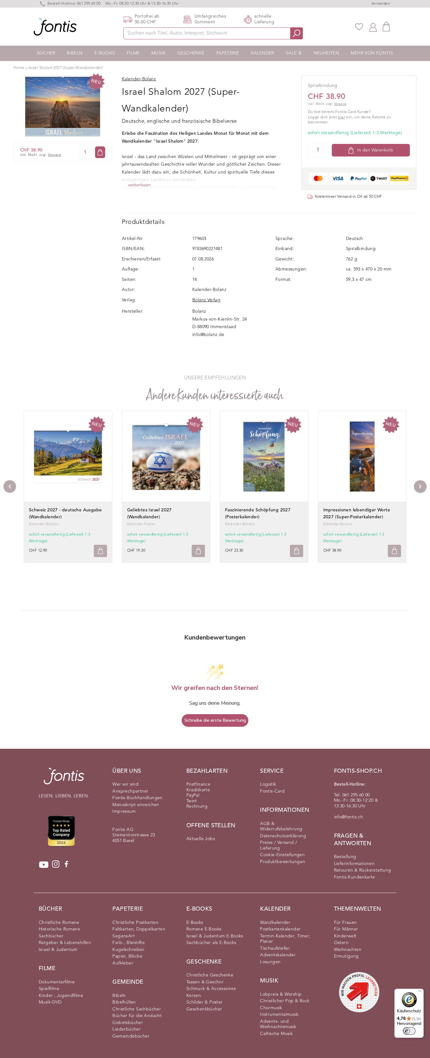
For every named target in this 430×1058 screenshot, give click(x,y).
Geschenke (191, 53)
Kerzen (193, 995)
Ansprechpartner (130, 791)
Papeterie (227, 53)
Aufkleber (122, 963)
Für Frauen (345, 922)
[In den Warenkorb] (100, 152)
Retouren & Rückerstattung (362, 870)
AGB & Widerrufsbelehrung (281, 827)
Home (19, 68)
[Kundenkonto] (373, 27)
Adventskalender (278, 955)
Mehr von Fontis (372, 53)
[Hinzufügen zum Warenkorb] (100, 551)
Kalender (262, 53)
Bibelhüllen (124, 1002)
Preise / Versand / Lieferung (278, 845)
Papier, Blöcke (127, 956)
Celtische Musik (276, 1034)
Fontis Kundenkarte (354, 877)
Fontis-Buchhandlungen (137, 798)
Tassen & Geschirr (205, 982)
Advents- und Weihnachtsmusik (278, 1024)
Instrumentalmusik (279, 1014)
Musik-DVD (50, 1002)
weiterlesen (139, 185)
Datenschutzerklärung (283, 836)
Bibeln (74, 53)
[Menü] (420, 992)
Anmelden (380, 4)
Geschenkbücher (204, 1009)
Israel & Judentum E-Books (214, 936)
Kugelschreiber (128, 949)
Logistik (268, 784)
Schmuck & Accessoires (211, 989)
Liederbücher (126, 1029)
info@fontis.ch (348, 817)
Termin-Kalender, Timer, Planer (285, 939)
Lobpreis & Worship (281, 994)
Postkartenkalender (280, 929)
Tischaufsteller (275, 948)
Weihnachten (347, 949)
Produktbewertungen (282, 862)
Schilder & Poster (204, 1002)
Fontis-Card (272, 791)
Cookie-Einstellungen (282, 855)
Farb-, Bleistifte (128, 943)
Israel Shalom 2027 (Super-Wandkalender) (66, 68)
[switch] (409, 1031)
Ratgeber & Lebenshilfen (65, 943)
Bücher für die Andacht (137, 1016)
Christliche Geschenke (209, 975)
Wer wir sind (125, 784)
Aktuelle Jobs (200, 839)
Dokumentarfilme (57, 982)
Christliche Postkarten (135, 922)
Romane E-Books (204, 929)
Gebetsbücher (127, 1023)
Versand (54, 155)
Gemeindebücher (131, 1036)
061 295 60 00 (88, 4)
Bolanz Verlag (206, 300)
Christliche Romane (59, 922)
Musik (158, 53)
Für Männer (346, 929)
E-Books (104, 53)
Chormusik (271, 1008)
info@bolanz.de (208, 335)
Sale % (294, 53)
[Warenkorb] (386, 26)
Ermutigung (346, 956)
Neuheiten (326, 53)
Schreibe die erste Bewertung (215, 720)
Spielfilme (49, 989)
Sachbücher (51, 936)
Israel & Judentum (58, 949)
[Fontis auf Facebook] (66, 865)
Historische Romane (59, 929)
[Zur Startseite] (64, 779)
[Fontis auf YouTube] (44, 865)
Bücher (46, 53)
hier (341, 117)
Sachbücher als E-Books (211, 943)
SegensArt (123, 936)
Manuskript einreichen (135, 805)
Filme (133, 53)
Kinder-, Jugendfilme (61, 995)
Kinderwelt (345, 936)
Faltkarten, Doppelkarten (138, 929)
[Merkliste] (359, 27)
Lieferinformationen (354, 864)
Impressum (124, 811)
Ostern (341, 943)
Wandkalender (275, 922)
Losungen (270, 962)
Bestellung (345, 857)
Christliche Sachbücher (136, 1009)
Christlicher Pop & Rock (284, 1001)
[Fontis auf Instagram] (55, 865)
